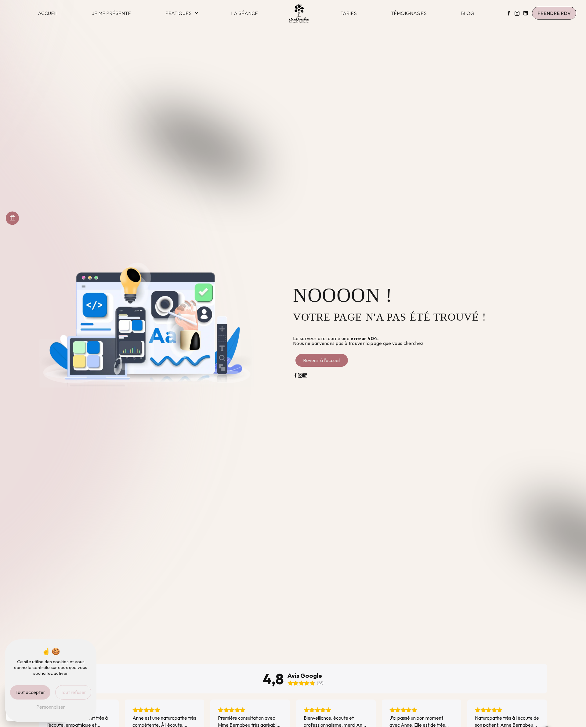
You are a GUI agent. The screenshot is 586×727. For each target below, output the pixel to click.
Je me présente (111, 13)
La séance (244, 13)
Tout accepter (30, 692)
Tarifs (348, 13)
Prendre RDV (554, 13)
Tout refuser (73, 692)
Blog (467, 13)
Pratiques (178, 13)
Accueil (48, 13)
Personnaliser (50, 707)
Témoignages (409, 13)
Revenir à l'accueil (321, 360)
